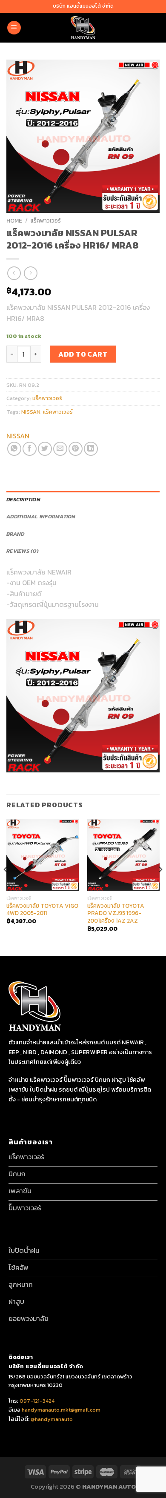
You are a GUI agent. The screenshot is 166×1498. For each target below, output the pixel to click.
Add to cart (82, 354)
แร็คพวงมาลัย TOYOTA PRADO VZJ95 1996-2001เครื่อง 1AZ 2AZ (115, 913)
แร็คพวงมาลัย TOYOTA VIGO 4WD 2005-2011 (42, 909)
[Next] (160, 886)
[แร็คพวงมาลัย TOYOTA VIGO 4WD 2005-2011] (42, 855)
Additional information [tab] (41, 516)
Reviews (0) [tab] (22, 551)
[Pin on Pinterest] (76, 449)
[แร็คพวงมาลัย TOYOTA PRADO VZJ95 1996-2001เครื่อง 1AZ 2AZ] (123, 855)
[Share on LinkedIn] (91, 449)
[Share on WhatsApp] (14, 449)
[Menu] (14, 28)
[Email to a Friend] (60, 449)
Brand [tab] (15, 534)
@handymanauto (52, 1419)
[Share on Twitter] (45, 449)
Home (14, 220)
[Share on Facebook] (30, 449)
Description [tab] (23, 499)
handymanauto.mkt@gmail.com (61, 1410)
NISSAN (30, 412)
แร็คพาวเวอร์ (46, 220)
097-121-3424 (36, 1401)
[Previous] (6, 886)
